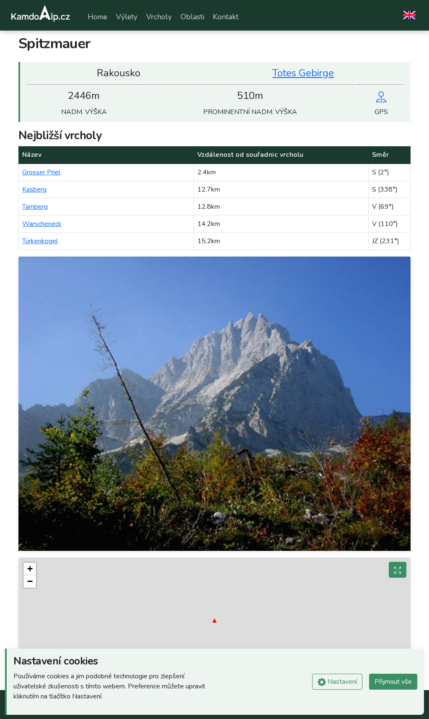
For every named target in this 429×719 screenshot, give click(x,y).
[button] (214, 620)
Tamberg (35, 206)
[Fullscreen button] (397, 570)
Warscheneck (42, 223)
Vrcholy (159, 17)
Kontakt (225, 17)
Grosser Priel (41, 172)
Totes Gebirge (303, 73)
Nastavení (341, 681)
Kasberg (34, 189)
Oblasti (192, 17)
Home (97, 17)
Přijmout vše (393, 681)
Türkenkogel (40, 241)
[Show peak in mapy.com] (381, 95)
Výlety (126, 17)
